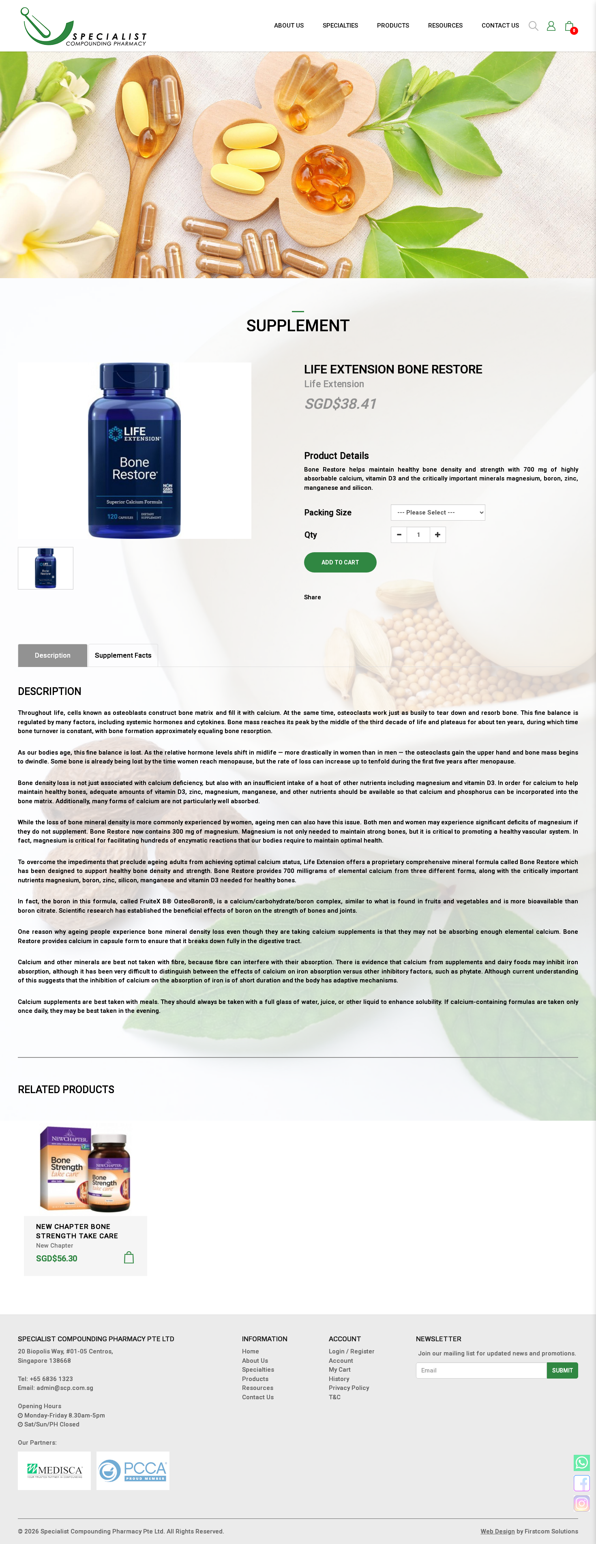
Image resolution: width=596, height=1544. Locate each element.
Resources (257, 1388)
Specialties (258, 1369)
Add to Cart (340, 562)
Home (250, 1351)
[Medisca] (54, 1471)
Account (341, 1360)
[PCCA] (132, 1471)
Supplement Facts (123, 655)
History (339, 1379)
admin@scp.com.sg (64, 1388)
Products (255, 1379)
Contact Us (258, 1397)
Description (53, 655)
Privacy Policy (349, 1388)
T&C (335, 1397)
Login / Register (352, 1351)
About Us (255, 1360)
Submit (562, 1370)
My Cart (340, 1369)
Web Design (498, 1531)
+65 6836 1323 (51, 1379)
